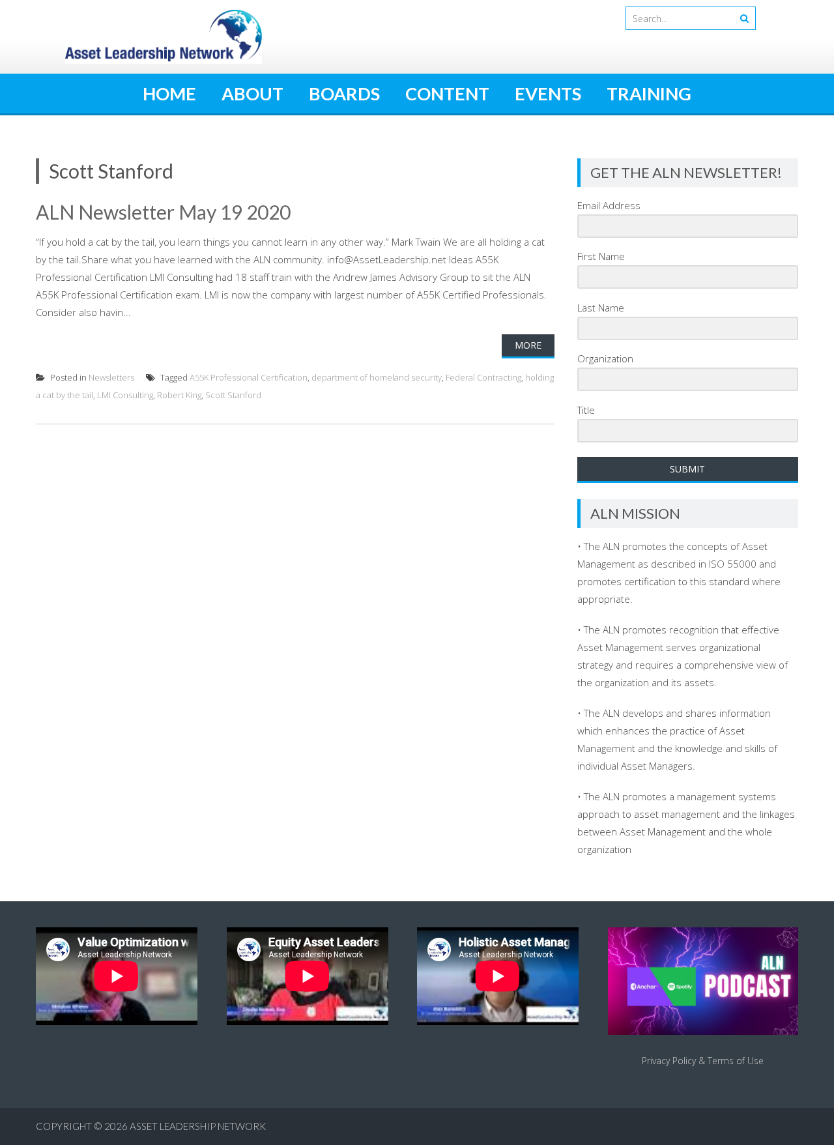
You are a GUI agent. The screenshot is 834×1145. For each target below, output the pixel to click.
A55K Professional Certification (249, 377)
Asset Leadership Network (198, 1126)
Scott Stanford (233, 395)
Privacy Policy (669, 1060)
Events (548, 93)
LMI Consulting (125, 395)
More (528, 345)
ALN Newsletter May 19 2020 (163, 212)
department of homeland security (376, 377)
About (252, 93)
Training (649, 93)
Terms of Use (736, 1060)
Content (447, 93)
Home (169, 93)
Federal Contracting (483, 377)
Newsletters (111, 377)
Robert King (179, 395)
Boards (344, 93)
